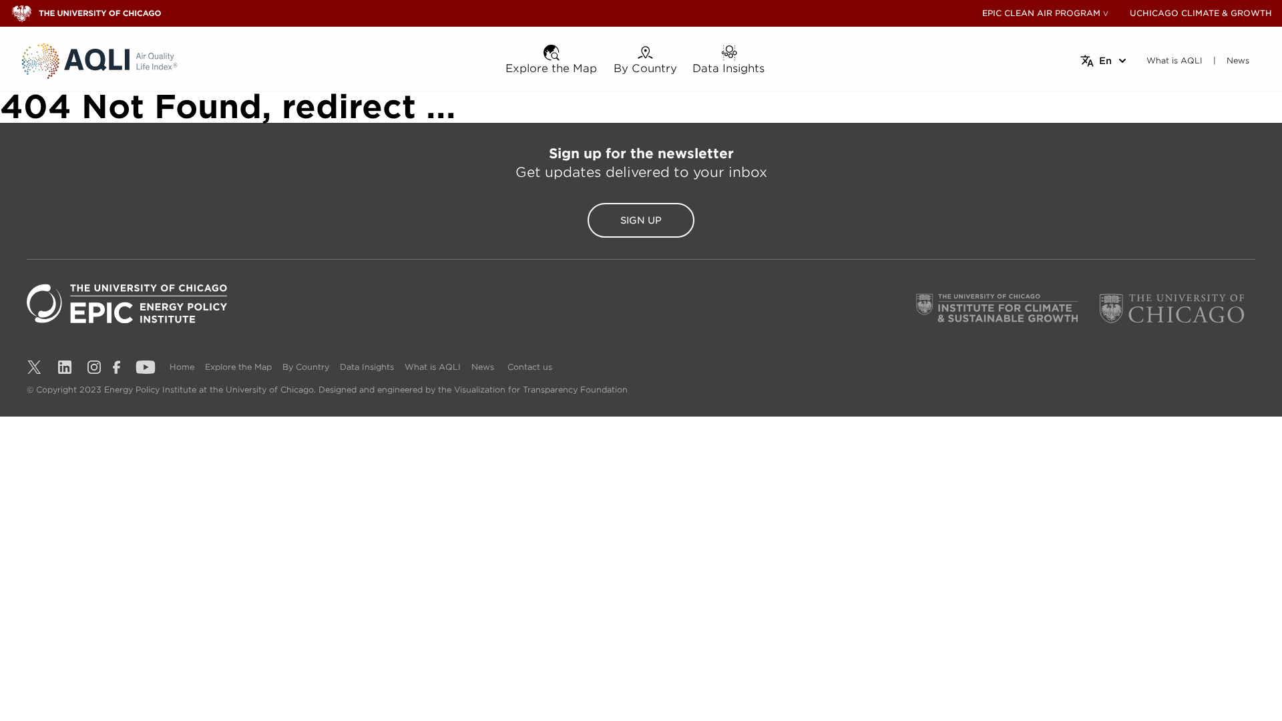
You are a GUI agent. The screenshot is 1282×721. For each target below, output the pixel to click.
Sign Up (641, 220)
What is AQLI (433, 367)
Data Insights (367, 367)
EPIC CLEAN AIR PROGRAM (1041, 13)
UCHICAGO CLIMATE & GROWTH (1201, 13)
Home (182, 367)
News (482, 367)
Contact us (529, 367)
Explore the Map (238, 367)
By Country (305, 367)
